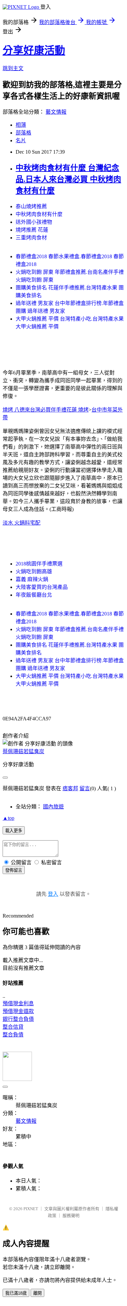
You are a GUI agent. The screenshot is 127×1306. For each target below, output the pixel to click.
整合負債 (13, 1034)
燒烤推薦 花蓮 (32, 230)
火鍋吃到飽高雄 (34, 571)
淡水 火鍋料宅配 (21, 523)
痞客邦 (70, 788)
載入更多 (13, 830)
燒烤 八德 (14, 409)
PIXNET (30, 1208)
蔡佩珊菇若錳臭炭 (23, 751)
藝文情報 (56, 112)
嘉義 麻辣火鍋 (32, 579)
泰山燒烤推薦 (31, 206)
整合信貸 (13, 1027)
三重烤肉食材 (31, 237)
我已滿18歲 (16, 1293)
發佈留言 (13, 870)
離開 (37, 1293)
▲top (8, 818)
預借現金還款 (18, 1011)
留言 (84, 788)
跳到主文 (13, 68)
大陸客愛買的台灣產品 (42, 587)
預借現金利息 (18, 1003)
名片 (21, 140)
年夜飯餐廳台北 (34, 595)
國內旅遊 (53, 806)
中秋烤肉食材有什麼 (39, 214)
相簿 (21, 125)
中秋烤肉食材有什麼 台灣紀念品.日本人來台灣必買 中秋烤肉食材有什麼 (68, 179)
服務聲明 (71, 1215)
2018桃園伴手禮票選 (39, 563)
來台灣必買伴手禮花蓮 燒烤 (57, 409)
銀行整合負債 (18, 1019)
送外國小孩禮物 (34, 222)
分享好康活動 (34, 50)
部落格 (23, 132)
